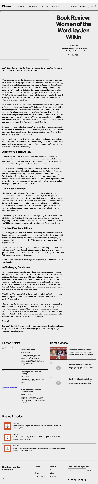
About (47, 6)
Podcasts (53, 467)
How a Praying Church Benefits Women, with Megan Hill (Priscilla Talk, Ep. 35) (38, 448)
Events (42, 6)
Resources (21, 6)
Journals (53, 476)
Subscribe (88, 470)
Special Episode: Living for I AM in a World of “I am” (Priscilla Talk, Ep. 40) (36, 426)
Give (91, 6)
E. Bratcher (74, 45)
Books (52, 470)
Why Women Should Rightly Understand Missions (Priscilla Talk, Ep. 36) (36, 437)
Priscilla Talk (15, 423)
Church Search (33, 6)
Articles (37, 467)
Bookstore (82, 6)
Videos (37, 470)
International (55, 6)
